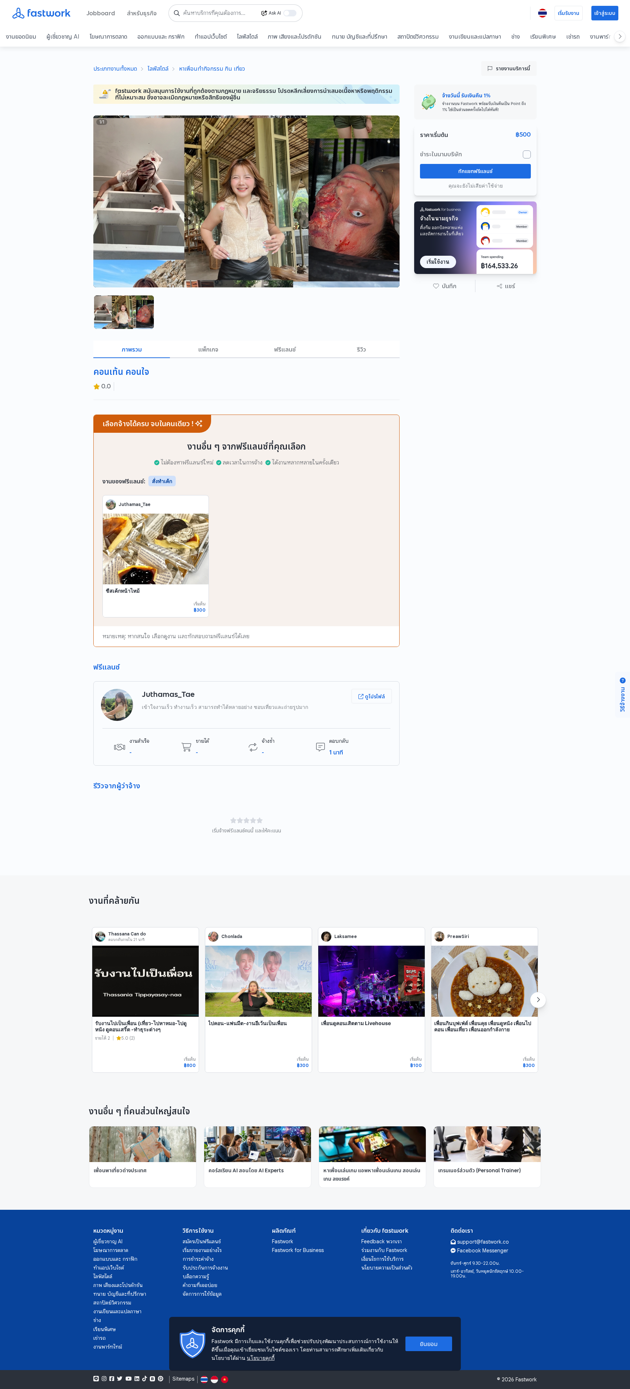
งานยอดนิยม (21, 36)
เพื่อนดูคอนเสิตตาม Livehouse (356, 1023)
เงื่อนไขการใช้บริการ (382, 1259)
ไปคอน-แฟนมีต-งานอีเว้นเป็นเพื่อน (247, 1023)
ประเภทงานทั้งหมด (115, 68)
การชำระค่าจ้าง (198, 1259)
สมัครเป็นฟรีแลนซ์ (202, 1241)
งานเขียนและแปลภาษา (475, 36)
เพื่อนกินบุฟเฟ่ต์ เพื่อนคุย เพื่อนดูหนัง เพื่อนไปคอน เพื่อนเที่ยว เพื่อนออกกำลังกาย (482, 1026)
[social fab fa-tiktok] (144, 1379)
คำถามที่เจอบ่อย (200, 1285)
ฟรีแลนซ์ (285, 349)
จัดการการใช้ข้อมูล (202, 1294)
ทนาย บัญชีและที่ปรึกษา (359, 36)
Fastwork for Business (298, 1250)
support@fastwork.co (483, 1242)
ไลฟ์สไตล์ (247, 36)
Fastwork (282, 1241)
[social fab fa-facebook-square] (111, 1379)
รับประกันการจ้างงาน (205, 1268)
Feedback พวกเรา (381, 1241)
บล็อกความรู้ (196, 1276)
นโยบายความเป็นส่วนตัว (386, 1268)
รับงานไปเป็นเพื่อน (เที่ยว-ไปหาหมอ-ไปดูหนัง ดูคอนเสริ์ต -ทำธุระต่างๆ (141, 1026)
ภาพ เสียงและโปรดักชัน (295, 36)
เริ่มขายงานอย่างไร (202, 1250)
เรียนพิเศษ (543, 36)
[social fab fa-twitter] (119, 1379)
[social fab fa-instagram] (104, 1379)
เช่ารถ (573, 36)
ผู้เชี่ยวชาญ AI (62, 36)
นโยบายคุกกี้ (261, 1358)
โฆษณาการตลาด (108, 36)
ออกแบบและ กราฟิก (160, 36)
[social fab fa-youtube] (128, 1379)
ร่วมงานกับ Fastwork (384, 1250)
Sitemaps (183, 1379)
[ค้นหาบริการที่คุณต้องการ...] (176, 13)
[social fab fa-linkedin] (137, 1379)
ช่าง (515, 36)
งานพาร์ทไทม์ (605, 36)
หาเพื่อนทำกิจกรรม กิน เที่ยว (212, 68)
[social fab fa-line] (96, 1379)
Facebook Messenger (482, 1250)
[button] (444, 286)
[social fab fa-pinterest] (160, 1379)
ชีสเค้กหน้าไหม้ (123, 591)
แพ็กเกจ (208, 349)
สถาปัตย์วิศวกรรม (418, 36)
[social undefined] (152, 1379)
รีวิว (361, 349)
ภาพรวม (132, 349)
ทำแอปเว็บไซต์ (211, 36)
